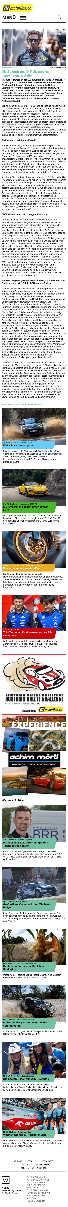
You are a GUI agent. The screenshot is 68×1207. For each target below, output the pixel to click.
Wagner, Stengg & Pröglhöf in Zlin (24, 1135)
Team (31, 1162)
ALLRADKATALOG (36, 1185)
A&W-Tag (31, 1199)
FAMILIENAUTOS (35, 1188)
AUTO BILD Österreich (38, 1180)
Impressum (42, 1165)
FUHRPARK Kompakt (37, 1191)
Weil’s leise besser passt (18, 446)
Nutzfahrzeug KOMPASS (39, 1193)
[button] (13, 18)
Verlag (18, 1162)
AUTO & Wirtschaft (36, 1177)
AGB (23, 1168)
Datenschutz (39, 1168)
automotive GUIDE (36, 1196)
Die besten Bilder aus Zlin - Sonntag (26, 1079)
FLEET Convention (36, 1201)
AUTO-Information (36, 1183)
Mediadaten (47, 1162)
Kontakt (24, 1165)
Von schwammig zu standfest (22, 568)
